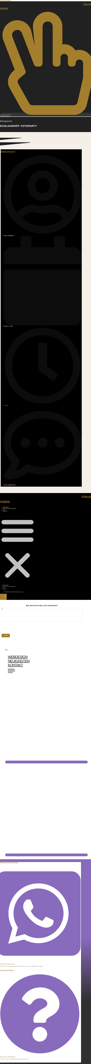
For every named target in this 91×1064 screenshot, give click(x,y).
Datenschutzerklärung (9, 508)
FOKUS (87, 4)
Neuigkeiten (19, 661)
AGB (4, 509)
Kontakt (5, 511)
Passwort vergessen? (7, 639)
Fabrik (4, 8)
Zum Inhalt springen (5, 0)
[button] (17, 548)
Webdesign (18, 657)
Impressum (6, 507)
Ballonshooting (8, 152)
